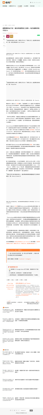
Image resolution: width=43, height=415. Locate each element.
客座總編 (5, 6)
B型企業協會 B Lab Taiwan (13, 33)
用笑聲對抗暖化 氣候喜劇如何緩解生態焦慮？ (26, 389)
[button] (39, 2)
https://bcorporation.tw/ (26, 294)
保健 (31, 144)
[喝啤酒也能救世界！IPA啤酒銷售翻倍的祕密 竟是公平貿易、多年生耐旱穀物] (8, 333)
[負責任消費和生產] (11, 36)
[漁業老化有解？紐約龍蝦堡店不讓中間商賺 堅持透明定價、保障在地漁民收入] (8, 342)
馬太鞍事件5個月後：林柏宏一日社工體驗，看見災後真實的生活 (27, 353)
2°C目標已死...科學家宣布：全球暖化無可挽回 (20, 273)
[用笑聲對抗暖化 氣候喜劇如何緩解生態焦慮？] (8, 392)
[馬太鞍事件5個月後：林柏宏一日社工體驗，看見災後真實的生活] (8, 355)
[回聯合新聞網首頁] (4, 2)
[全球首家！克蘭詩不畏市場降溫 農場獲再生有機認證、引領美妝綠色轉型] (8, 322)
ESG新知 (26, 6)
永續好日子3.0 (12, 6)
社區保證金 (31, 129)
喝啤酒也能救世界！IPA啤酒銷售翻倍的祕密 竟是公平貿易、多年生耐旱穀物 (27, 330)
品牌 (17, 279)
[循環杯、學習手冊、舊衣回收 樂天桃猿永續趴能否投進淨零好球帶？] (8, 401)
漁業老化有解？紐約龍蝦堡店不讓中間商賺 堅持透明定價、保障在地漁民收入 (27, 339)
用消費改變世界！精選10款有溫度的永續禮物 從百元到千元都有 (27, 310)
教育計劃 (16, 137)
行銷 (21, 279)
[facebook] (30, 2)
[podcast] (34, 2)
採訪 (18, 103)
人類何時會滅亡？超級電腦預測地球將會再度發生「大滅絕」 (23, 275)
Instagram (28, 259)
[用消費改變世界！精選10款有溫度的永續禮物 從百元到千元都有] (8, 313)
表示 (23, 71)
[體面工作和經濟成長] (7, 36)
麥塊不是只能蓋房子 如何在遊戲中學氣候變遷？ (27, 379)
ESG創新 (20, 6)
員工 (13, 279)
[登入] (38, 2)
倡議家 (6, 25)
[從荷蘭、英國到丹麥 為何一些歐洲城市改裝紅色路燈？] (8, 373)
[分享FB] (4, 36)
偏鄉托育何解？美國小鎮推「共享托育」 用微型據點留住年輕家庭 (27, 362)
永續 (26, 279)
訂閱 (31, 410)
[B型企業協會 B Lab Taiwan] (10, 286)
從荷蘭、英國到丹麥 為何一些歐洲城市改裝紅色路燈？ (27, 371)
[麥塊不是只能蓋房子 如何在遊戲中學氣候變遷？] (8, 383)
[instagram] (32, 2)
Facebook (21, 259)
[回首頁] (7, 2)
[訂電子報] (36, 2)
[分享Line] (4, 39)
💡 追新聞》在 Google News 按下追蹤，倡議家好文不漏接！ (23, 270)
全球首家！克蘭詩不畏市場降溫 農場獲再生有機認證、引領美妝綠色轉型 (27, 319)
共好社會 (32, 6)
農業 (8, 279)
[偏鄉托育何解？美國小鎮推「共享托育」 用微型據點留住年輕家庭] (8, 364)
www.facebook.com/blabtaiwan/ (27, 294)
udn (3, 25)
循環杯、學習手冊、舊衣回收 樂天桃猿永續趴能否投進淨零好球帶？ (27, 398)
